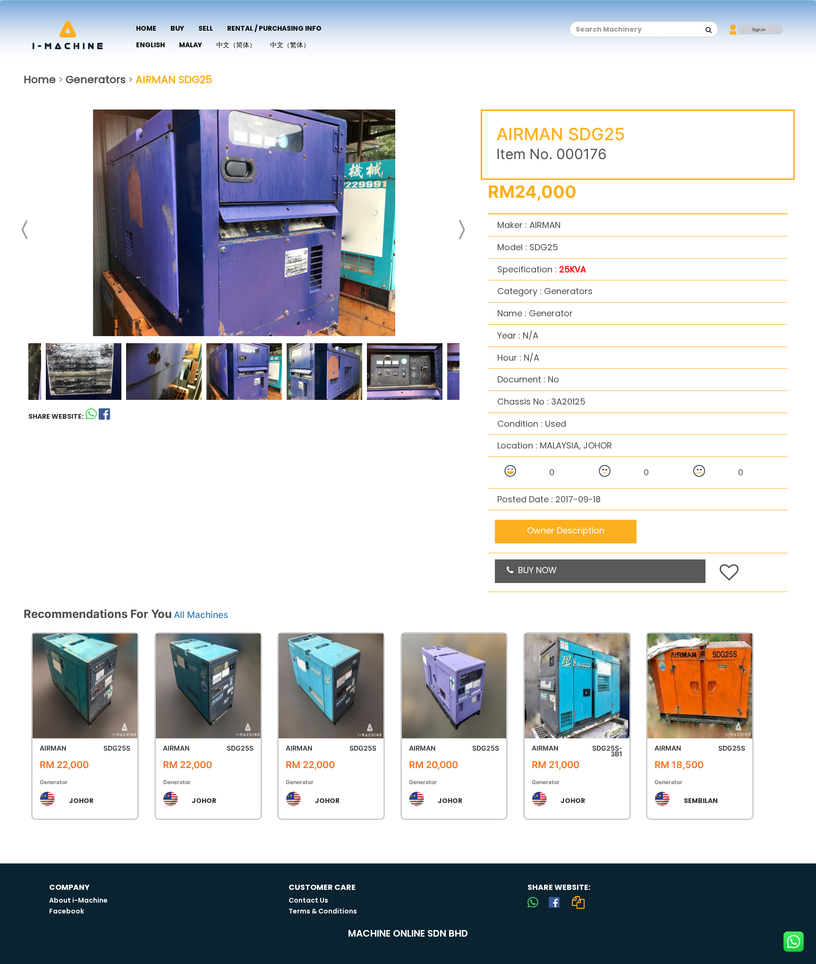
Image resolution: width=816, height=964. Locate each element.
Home (146, 28)
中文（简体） (236, 45)
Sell (205, 28)
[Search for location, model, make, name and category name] (709, 30)
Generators (96, 79)
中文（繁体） (290, 45)
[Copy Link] (578, 902)
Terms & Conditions (323, 911)
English (150, 45)
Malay (190, 45)
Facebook (66, 911)
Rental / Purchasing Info (274, 28)
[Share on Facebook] (554, 902)
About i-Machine (78, 900)
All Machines (201, 614)
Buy (177, 28)
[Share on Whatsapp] (91, 416)
